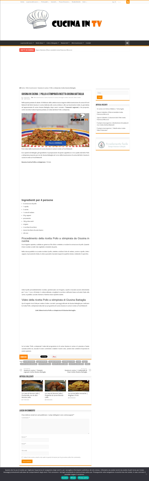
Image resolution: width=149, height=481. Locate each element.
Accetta (65, 478)
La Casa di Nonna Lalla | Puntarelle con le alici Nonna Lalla (31, 395)
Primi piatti (44, 2)
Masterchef (64, 43)
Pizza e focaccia (64, 2)
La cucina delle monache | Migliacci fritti (78, 394)
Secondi (53, 2)
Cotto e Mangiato (52, 43)
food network (42, 361)
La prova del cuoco (32, 2)
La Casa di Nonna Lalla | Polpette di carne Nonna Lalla (54, 395)
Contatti (88, 43)
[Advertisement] (74, 68)
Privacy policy (83, 478)
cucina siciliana (29, 361)
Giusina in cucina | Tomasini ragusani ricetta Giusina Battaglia (35, 370)
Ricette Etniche (76, 2)
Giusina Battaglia (55, 361)
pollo (85, 361)
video (87, 364)
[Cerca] (128, 2)
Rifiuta (73, 478)
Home (22, 2)
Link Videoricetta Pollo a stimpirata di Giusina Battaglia (55, 310)
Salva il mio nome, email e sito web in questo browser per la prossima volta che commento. (52, 457)
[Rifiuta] (146, 474)
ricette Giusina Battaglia (29, 364)
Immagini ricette (63, 97)
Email (24, 444)
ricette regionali (44, 364)
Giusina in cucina (53, 97)
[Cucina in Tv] (74, 21)
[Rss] (113, 2)
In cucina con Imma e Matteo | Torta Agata (110, 109)
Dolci (84, 2)
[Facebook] (115, 2)
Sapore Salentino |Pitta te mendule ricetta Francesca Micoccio (54, 50)
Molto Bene (39, 43)
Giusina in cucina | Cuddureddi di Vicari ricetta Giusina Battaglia (76, 370)
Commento (26, 418)
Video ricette (77, 97)
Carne (46, 97)
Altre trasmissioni (77, 43)
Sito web (24, 450)
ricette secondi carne (60, 364)
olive (78, 361)
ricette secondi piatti (76, 364)
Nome (24, 437)
